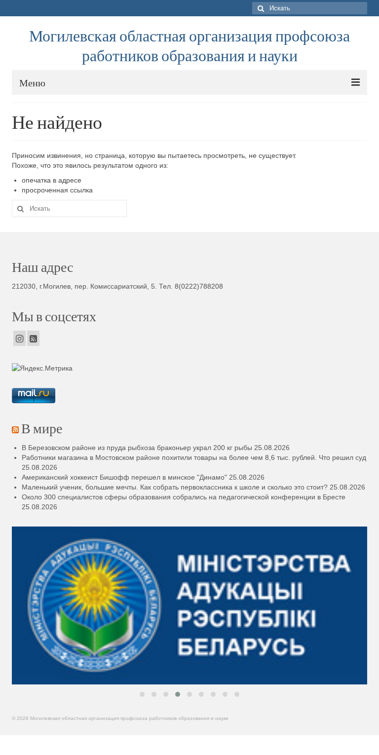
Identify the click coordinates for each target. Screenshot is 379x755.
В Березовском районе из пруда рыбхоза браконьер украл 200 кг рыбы (137, 448)
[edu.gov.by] (189, 605)
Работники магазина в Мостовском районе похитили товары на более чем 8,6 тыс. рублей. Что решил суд (194, 457)
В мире (41, 427)
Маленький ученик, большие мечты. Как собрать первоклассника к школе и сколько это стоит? (175, 487)
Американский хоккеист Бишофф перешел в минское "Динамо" (124, 477)
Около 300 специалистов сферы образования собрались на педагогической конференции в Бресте (183, 497)
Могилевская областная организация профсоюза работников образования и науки (189, 45)
